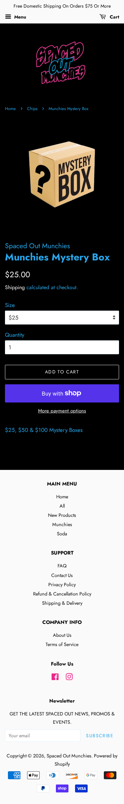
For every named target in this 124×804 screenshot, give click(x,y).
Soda (62, 533)
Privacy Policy (62, 584)
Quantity (14, 335)
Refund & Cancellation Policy (62, 594)
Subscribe (99, 735)
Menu (19, 17)
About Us (62, 635)
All (62, 506)
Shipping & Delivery (62, 603)
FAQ (62, 565)
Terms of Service (62, 644)
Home (10, 108)
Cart (113, 17)
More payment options (62, 410)
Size (10, 305)
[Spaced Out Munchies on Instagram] (69, 678)
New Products (62, 515)
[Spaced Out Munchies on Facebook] (55, 678)
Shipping (15, 287)
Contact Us (62, 575)
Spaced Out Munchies (69, 755)
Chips (32, 108)
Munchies (62, 524)
